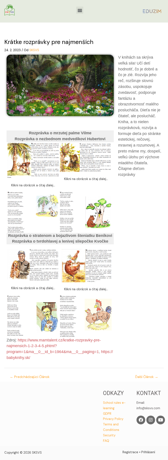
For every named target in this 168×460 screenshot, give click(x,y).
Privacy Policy (113, 419)
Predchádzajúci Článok (30, 377)
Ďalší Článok (146, 377)
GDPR (107, 414)
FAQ (106, 441)
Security (109, 435)
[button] (79, 10)
